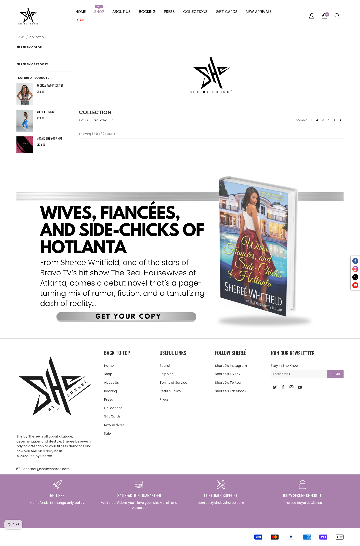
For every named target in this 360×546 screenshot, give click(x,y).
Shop (99, 11)
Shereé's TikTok (227, 374)
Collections (195, 11)
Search (165, 365)
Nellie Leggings (45, 112)
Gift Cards (227, 11)
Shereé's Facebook (230, 391)
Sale (107, 433)
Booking (147, 11)
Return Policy (170, 391)
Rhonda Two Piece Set (49, 85)
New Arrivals (259, 11)
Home (80, 11)
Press (169, 11)
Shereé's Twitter (228, 382)
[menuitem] (80, 12)
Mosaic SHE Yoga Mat (49, 138)
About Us (121, 11)
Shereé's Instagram (231, 365)
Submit (335, 374)
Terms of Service (173, 382)
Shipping (167, 374)
